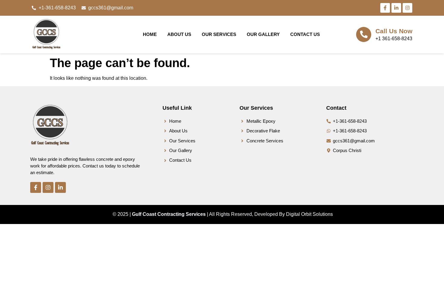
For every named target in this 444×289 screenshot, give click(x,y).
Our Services (219, 34)
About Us (179, 34)
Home (150, 34)
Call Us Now (393, 31)
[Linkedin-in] (396, 8)
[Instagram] (407, 8)
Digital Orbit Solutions (309, 214)
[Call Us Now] (363, 34)
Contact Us (305, 34)
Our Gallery (263, 34)
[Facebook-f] (385, 8)
